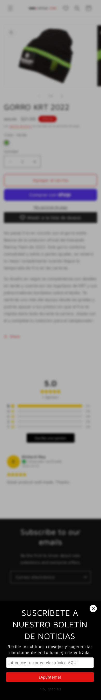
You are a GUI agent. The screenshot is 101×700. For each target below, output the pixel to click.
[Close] (93, 608)
